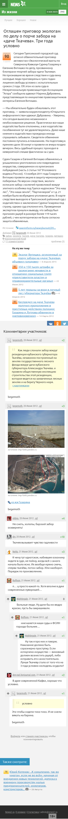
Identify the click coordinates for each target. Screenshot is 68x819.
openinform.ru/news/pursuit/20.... (37, 227)
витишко (58, 236)
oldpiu (15, 518)
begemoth (21, 233)
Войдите (15, 736)
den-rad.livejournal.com (24, 675)
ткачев (25, 236)
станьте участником (36, 736)
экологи (17, 236)
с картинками (21, 385)
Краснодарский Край (15, 238)
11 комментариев (15, 241)
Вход (63, 3)
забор (9, 236)
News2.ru (9, 812)
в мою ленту (52, 12)
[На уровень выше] (8, 599)
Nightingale (22, 598)
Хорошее (21, 20)
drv (14, 536)
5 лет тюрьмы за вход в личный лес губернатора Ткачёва (39, 291)
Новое (33, 20)
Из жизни (9, 12)
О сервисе (21, 812)
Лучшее (8, 20)
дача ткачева (37, 236)
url (40, 340)
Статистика (33, 812)
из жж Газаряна (20, 502)
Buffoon (16, 580)
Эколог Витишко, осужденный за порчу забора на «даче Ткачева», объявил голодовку (37, 258)
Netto (15, 551)
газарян (49, 236)
